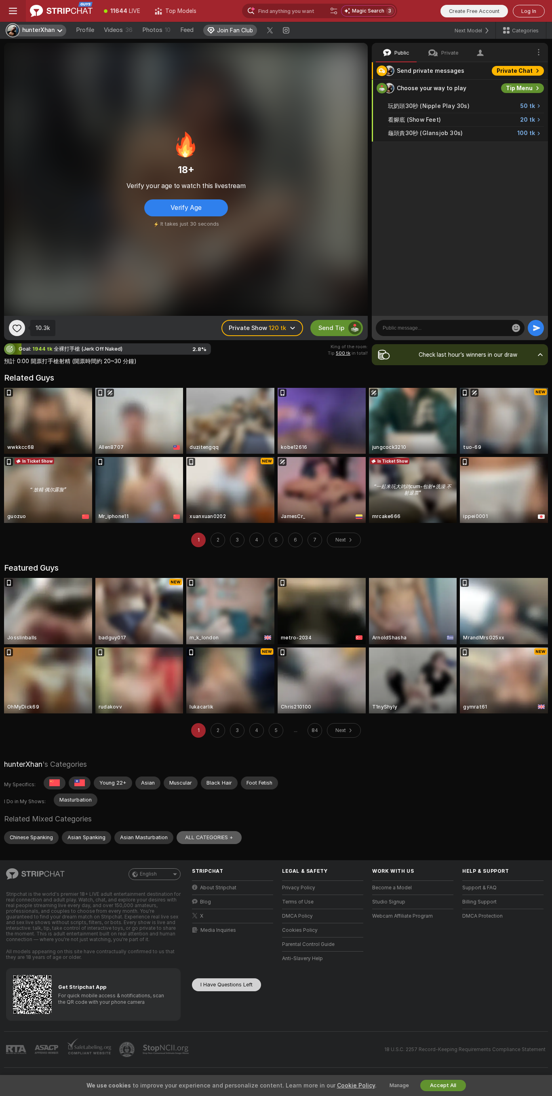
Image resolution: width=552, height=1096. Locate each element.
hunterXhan (23, 764)
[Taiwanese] (80, 783)
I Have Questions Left (226, 985)
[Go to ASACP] (47, 1049)
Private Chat (515, 71)
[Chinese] (54, 783)
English (148, 874)
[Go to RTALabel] (17, 1050)
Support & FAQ (479, 888)
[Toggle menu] (13, 11)
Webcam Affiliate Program (402, 916)
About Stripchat (218, 888)
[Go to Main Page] (61, 11)
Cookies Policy (300, 930)
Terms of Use (298, 902)
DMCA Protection (482, 916)
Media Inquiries (218, 930)
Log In (528, 11)
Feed (187, 30)
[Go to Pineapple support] (127, 1049)
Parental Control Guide (308, 944)
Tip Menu (519, 88)
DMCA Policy (297, 916)
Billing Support (479, 902)
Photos (156, 30)
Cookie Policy (356, 1085)
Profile (85, 30)
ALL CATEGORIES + (209, 837)
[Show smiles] (516, 328)
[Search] (333, 11)
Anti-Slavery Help (302, 958)
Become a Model (392, 888)
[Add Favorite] (17, 328)
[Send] (536, 328)
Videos (118, 30)
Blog (205, 902)
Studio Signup (388, 902)
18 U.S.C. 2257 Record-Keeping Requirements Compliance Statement (465, 1049)
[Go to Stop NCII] (166, 1049)
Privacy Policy (298, 888)
